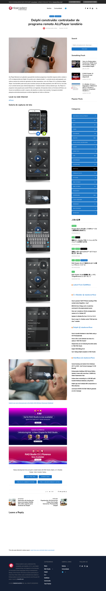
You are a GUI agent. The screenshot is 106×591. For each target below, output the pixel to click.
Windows (84, 212)
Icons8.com (20, 579)
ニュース (78, 237)
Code (84, 129)
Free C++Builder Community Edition (50, 482)
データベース (84, 248)
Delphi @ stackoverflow (82, 327)
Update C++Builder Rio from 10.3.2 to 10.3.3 (84, 316)
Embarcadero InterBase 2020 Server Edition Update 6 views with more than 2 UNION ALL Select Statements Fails (84, 373)
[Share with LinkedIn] (62, 491)
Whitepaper (84, 208)
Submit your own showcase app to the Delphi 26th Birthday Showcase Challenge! (31, 403)
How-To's (84, 151)
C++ (84, 120)
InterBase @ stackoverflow (84, 358)
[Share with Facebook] (58, 491)
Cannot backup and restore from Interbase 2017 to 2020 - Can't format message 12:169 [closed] (84, 366)
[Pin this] (64, 491)
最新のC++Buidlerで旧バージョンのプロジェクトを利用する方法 (84, 241)
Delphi (52, 16)
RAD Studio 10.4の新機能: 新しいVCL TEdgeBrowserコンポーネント (84, 275)
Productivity (84, 173)
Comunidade (58, 8)
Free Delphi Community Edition (25, 482)
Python (84, 177)
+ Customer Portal (74, 1)
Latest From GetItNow (82, 285)
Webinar (84, 204)
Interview (84, 164)
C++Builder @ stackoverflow (84, 295)
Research (84, 190)
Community (47, 581)
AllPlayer (11, 100)
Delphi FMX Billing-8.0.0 (78, 349)
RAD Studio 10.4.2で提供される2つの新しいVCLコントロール (84, 264)
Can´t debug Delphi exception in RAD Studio (84, 352)
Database (84, 133)
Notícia (49, 8)
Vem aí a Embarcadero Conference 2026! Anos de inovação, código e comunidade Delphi (89, 63)
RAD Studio (84, 182)
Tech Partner (84, 199)
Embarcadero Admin (52, 28)
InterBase (84, 160)
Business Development (84, 116)
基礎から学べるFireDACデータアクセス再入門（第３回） (84, 252)
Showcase (58, 16)
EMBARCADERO (17, 583)
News (45, 566)
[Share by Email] (66, 491)
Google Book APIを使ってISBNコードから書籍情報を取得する (84, 229)
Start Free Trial (30, 476)
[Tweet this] (60, 491)
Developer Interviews (84, 142)
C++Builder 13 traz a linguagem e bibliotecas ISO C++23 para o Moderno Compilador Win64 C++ (89, 87)
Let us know (34, 2)
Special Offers (56, 2)
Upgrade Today (45, 476)
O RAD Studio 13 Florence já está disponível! (87, 75)
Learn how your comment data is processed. (42, 550)
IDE (84, 155)
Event (84, 146)
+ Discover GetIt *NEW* (90, 1)
